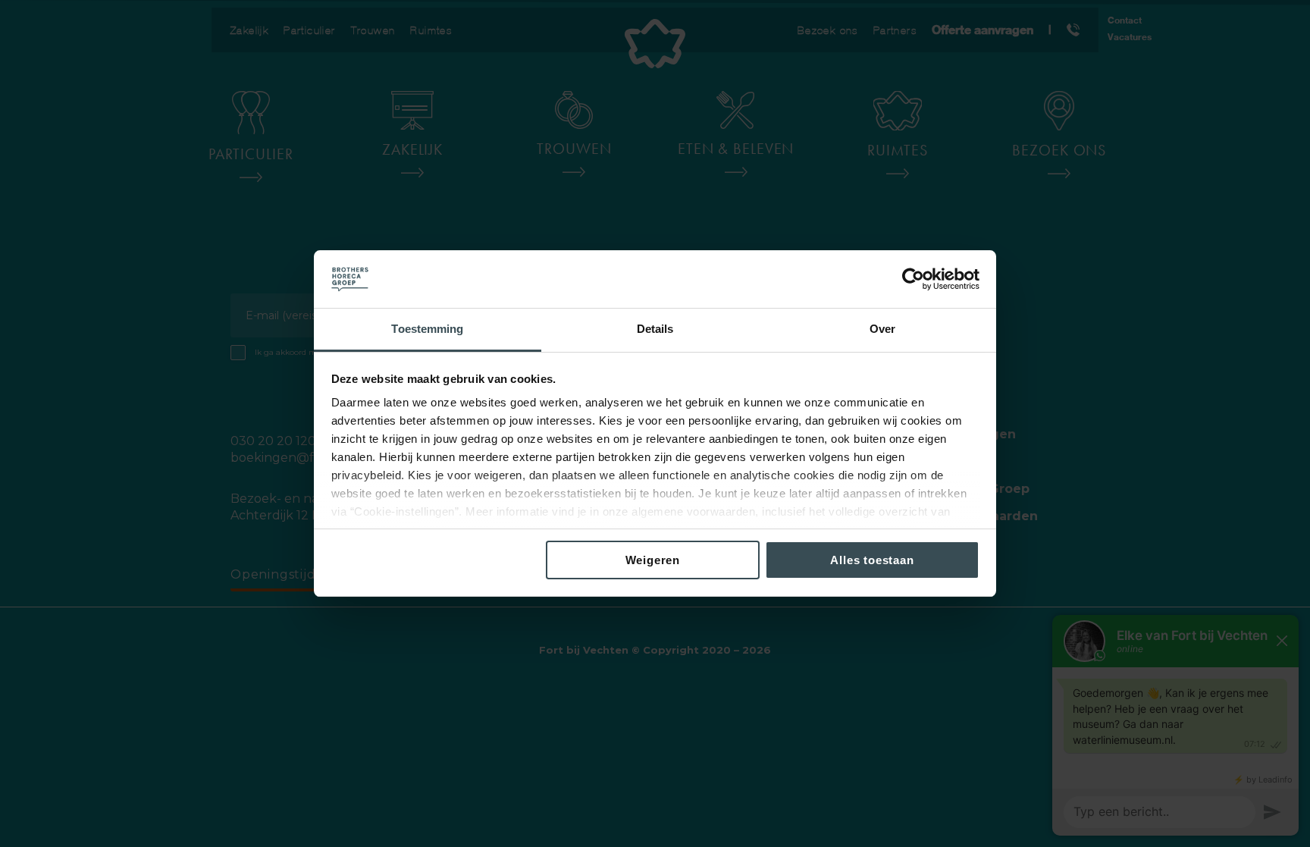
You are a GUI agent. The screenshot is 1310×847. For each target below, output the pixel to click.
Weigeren (652, 560)
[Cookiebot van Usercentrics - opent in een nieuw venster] (913, 279)
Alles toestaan (872, 560)
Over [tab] (882, 328)
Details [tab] (655, 328)
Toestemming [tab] (427, 328)
